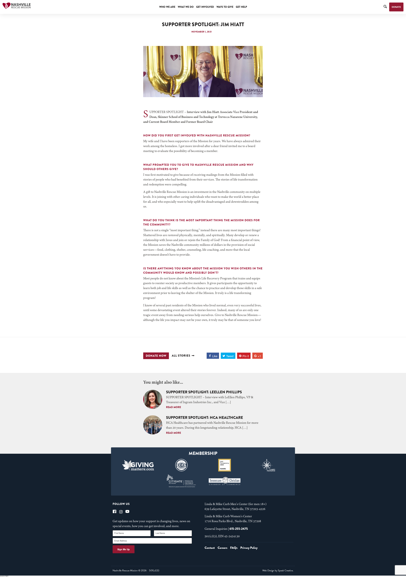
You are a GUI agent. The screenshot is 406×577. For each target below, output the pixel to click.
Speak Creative (285, 570)
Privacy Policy (249, 547)
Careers (222, 547)
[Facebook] (114, 511)
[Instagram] (121, 511)
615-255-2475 (238, 528)
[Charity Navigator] (267, 465)
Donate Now (156, 356)
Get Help (241, 7)
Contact (210, 547)
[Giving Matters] (138, 465)
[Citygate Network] (181, 481)
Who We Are (167, 7)
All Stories (181, 356)
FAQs (233, 547)
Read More (173, 407)
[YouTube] (127, 511)
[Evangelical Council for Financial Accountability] (181, 465)
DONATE (396, 7)
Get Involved (205, 7)
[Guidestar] (224, 465)
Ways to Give (224, 7)
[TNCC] (224, 481)
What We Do (186, 7)
